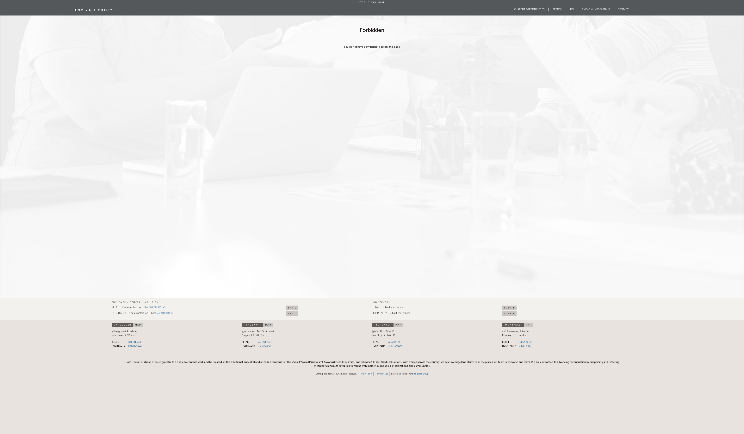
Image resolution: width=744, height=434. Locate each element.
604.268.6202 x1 (165, 313)
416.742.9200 (395, 346)
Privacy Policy (366, 374)
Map (138, 325)
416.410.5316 (394, 342)
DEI (572, 9)
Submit (509, 308)
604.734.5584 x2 (157, 307)
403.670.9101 (264, 346)
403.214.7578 (264, 342)
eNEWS (596, 9)
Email (292, 308)
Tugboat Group (421, 374)
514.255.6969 (525, 346)
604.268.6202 (135, 346)
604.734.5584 (134, 342)
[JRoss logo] (93, 10)
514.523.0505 (525, 342)
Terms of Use (381, 374)
